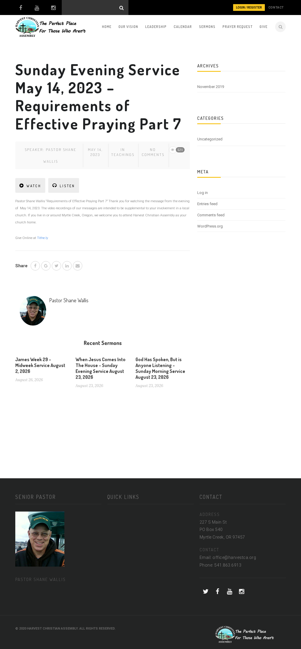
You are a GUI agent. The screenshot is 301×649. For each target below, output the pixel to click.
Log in (202, 192)
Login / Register (249, 7)
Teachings (122, 154)
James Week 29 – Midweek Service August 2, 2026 (40, 365)
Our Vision (128, 26)
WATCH (33, 186)
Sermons (207, 26)
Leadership (156, 26)
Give (263, 26)
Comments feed (211, 215)
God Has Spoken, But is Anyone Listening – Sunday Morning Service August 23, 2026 (160, 368)
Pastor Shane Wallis (68, 300)
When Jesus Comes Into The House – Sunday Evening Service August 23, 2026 (101, 368)
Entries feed (207, 204)
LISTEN (67, 186)
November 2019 (210, 86)
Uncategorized (210, 139)
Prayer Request (237, 26)
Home (106, 26)
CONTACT (276, 7)
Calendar (183, 26)
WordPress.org (210, 226)
